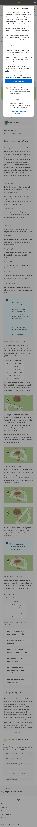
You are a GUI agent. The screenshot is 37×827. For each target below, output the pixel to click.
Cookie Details (15, 42)
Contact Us (18, 113)
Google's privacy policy (23, 37)
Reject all (18, 99)
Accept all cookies (18, 81)
